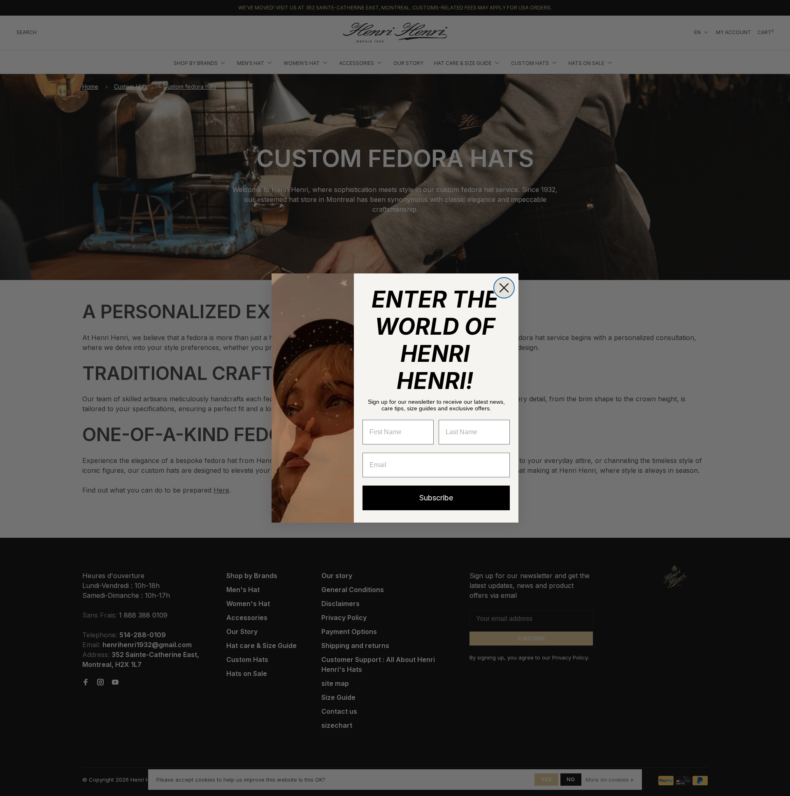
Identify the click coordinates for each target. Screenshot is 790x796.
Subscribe (436, 497)
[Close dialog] (504, 288)
